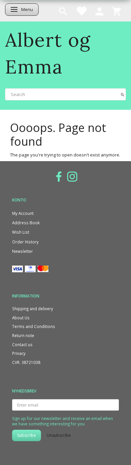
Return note (23, 335)
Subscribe (26, 435)
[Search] (122, 94)
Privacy (19, 353)
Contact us (22, 344)
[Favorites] (81, 10)
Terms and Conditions (33, 326)
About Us (21, 317)
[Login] (99, 10)
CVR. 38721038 (26, 362)
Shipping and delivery (32, 308)
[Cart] (116, 10)
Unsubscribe (59, 435)
